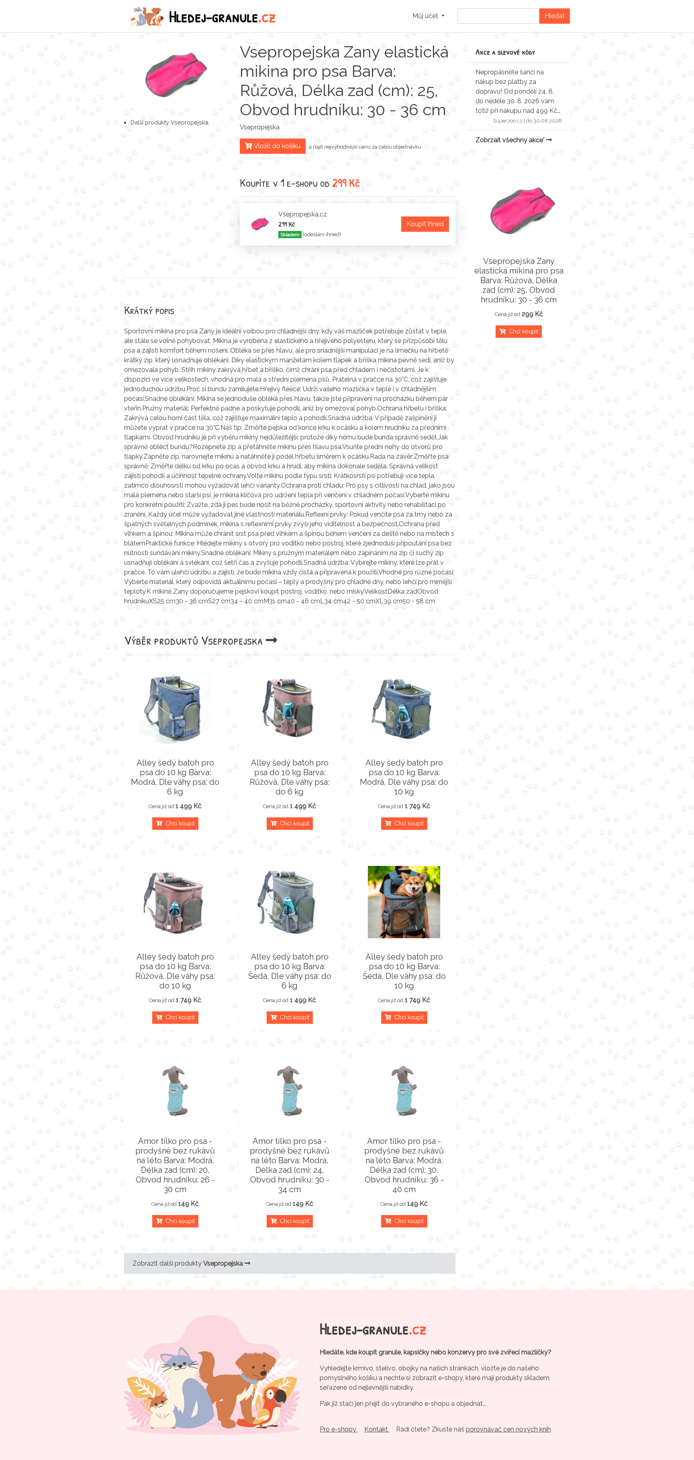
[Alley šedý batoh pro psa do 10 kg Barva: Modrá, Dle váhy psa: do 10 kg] (404, 708)
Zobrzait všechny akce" (511, 140)
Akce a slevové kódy (505, 51)
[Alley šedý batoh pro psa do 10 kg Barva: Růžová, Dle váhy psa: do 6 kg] (290, 708)
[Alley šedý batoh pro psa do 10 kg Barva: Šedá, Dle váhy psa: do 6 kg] (290, 902)
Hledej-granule (222, 16)
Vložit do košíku (276, 146)
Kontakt (377, 1429)
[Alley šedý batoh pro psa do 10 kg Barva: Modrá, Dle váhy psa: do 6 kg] (175, 708)
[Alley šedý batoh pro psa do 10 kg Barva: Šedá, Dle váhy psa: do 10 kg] (404, 902)
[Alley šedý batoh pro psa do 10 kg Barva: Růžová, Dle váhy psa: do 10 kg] (175, 902)
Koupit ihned (425, 224)
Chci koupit (178, 823)
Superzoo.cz (508, 121)
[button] (428, 16)
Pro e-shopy (339, 1429)
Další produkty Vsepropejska (169, 122)
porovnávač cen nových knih (508, 1429)
